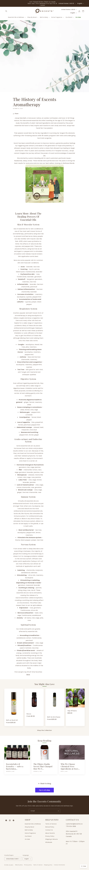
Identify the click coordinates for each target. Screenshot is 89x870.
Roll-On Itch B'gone (53, 717)
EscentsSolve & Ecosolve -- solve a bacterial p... (14, 766)
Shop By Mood (29, 827)
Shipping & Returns (51, 839)
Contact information (59, 865)
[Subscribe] (58, 811)
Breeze (29, 714)
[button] (6, 11)
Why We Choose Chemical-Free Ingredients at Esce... (70, 766)
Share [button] (16, 113)
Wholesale (48, 842)
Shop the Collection (44, 730)
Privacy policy (28, 865)
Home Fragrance (30, 833)
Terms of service (37, 865)
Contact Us (49, 830)
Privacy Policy (49, 836)
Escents (11, 865)
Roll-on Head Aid (12, 720)
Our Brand (28, 836)
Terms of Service (51, 824)
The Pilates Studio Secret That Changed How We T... (42, 766)
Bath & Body (29, 830)
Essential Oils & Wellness (33, 824)
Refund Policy (49, 827)
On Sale (27, 839)
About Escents (50, 833)
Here (28, 674)
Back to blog (46, 783)
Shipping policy (48, 865)
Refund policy (19, 865)
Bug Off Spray (72, 710)
